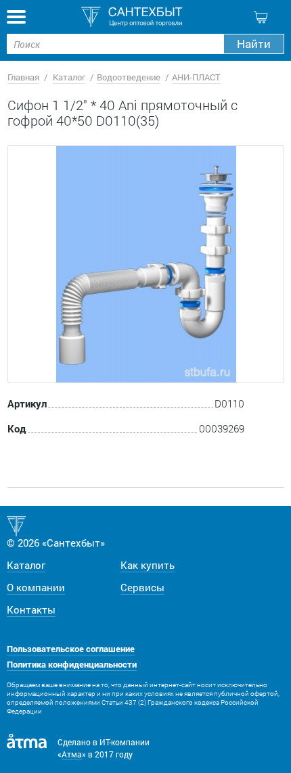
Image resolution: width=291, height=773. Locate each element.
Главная (23, 77)
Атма (72, 754)
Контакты (31, 609)
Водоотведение (128, 77)
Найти (254, 43)
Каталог (69, 77)
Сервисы (142, 587)
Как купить (147, 565)
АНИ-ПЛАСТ (196, 77)
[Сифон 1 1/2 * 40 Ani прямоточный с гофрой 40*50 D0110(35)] (146, 264)
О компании (36, 587)
